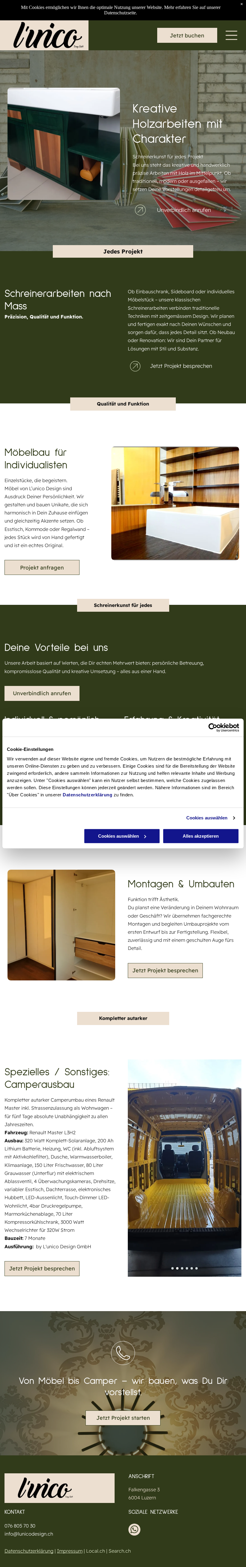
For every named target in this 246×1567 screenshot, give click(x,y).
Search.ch (120, 1551)
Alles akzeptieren (201, 836)
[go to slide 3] (182, 1268)
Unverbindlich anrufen (184, 209)
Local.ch (95, 1551)
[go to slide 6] (196, 1268)
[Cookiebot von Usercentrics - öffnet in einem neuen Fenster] (213, 727)
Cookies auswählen (207, 817)
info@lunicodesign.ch (28, 1534)
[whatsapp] (134, 1530)
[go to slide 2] (177, 1268)
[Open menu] (231, 35)
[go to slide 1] (172, 1268)
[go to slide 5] (191, 1268)
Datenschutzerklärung (87, 794)
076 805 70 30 (19, 1526)
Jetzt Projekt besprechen (181, 365)
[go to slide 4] (187, 1268)
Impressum (69, 1551)
